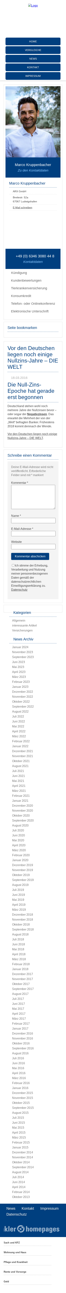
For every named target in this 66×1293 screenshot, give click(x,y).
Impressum (33, 75)
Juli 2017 (18, 998)
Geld (6, 1281)
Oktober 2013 (21, 1197)
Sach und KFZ (12, 1242)
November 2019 (22, 870)
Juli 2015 (18, 1117)
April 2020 (18, 845)
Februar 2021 (21, 795)
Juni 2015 (18, 1122)
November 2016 (22, 1038)
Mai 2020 (18, 840)
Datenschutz (19, 589)
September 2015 (23, 1107)
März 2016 (19, 1078)
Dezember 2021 (22, 751)
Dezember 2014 (22, 1152)
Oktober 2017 (21, 984)
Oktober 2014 (21, 1162)
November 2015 (22, 1097)
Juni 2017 (18, 1003)
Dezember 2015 (22, 1093)
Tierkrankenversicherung (29, 288)
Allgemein (18, 620)
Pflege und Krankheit (15, 1262)
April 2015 (18, 1132)
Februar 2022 (21, 741)
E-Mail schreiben (22, 207)
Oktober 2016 (21, 1043)
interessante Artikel (24, 625)
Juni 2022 (18, 721)
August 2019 (20, 884)
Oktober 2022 (21, 701)
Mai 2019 (18, 899)
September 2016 (23, 1048)
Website (16, 541)
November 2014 (22, 1157)
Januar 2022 (20, 746)
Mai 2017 (18, 1008)
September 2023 (23, 657)
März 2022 (19, 736)
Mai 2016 (18, 1068)
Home (33, 41)
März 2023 (19, 676)
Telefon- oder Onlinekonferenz (33, 303)
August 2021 (20, 766)
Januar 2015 (20, 1147)
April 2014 (18, 1187)
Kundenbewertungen (26, 280)
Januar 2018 (20, 969)
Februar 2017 (21, 1023)
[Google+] (33, 21)
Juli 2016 (18, 1058)
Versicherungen (22, 630)
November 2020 (22, 810)
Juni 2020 (18, 835)
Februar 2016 (21, 1083)
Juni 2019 (18, 894)
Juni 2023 (18, 662)
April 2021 (18, 785)
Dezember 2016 (22, 1033)
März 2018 (19, 959)
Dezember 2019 (22, 865)
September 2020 (23, 820)
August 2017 (20, 993)
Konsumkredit (21, 296)
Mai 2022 (18, 726)
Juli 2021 (18, 771)
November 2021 (22, 756)
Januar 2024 (20, 647)
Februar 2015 (21, 1142)
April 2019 (18, 904)
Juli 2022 (18, 716)
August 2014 (20, 1172)
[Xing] (33, 33)
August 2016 (20, 1053)
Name (16, 515)
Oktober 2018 (21, 924)
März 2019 (19, 909)
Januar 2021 (20, 800)
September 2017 (23, 988)
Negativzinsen (37, 414)
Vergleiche (33, 50)
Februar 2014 (21, 1192)
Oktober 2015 (21, 1102)
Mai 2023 (18, 667)
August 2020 (20, 825)
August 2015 (20, 1112)
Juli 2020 (18, 830)
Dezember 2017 (22, 974)
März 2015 (19, 1137)
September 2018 (23, 929)
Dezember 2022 (22, 691)
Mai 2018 (18, 949)
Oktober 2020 (21, 815)
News (33, 58)
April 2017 (18, 1013)
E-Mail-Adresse (22, 528)
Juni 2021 (18, 775)
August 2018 (20, 934)
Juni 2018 (18, 944)
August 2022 (20, 711)
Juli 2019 (18, 889)
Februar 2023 (21, 681)
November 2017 (22, 979)
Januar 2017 (20, 1028)
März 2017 (19, 1018)
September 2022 (23, 706)
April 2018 (18, 954)
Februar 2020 (21, 855)
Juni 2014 (18, 1182)
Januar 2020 (20, 860)
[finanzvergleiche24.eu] (33, 5)
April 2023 (18, 671)
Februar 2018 (21, 964)
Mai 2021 (18, 780)
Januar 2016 (20, 1088)
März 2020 (19, 850)
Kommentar (19, 482)
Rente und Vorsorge (15, 1271)
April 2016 (18, 1073)
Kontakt (33, 67)
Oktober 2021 (21, 761)
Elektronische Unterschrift (30, 311)
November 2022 (22, 696)
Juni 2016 (18, 1063)
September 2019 (23, 880)
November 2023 (22, 652)
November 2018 (22, 919)
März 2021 (19, 790)
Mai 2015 (18, 1127)
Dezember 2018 (22, 914)
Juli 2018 (18, 939)
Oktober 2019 (21, 875)
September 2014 (23, 1167)
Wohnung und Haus (15, 1252)
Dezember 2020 (22, 805)
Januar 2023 (20, 686)
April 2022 (18, 731)
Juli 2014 (18, 1177)
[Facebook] (33, 16)
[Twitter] (33, 27)
